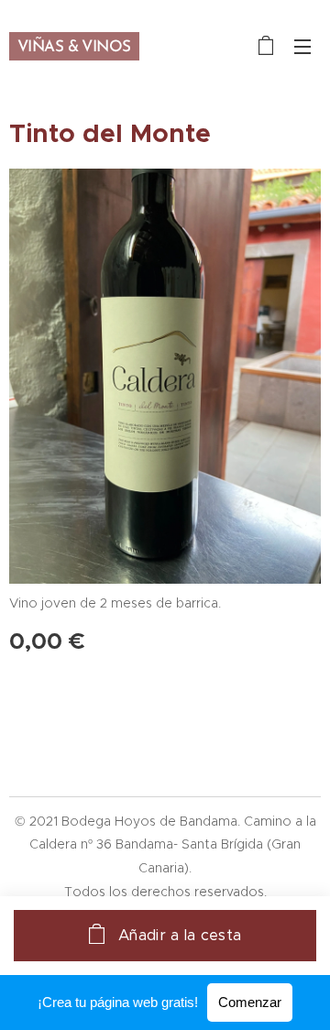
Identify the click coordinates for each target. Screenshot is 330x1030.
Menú (302, 45)
